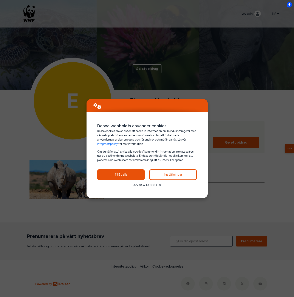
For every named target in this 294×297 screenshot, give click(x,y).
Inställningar (173, 174)
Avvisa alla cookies (147, 185)
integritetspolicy (107, 143)
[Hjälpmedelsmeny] (289, 4)
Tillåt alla (121, 174)
